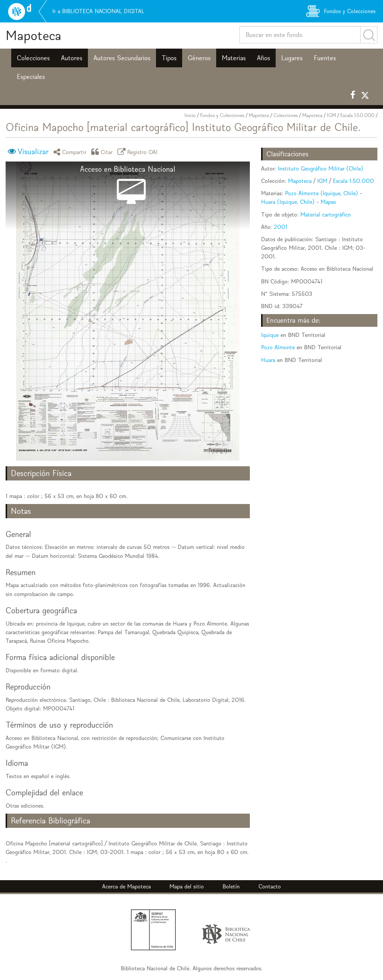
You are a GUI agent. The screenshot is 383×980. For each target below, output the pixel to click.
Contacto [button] (269, 886)
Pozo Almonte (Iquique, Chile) (321, 193)
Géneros (199, 58)
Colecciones (33, 58)
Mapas (328, 201)
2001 (280, 226)
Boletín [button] (231, 886)
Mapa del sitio (186, 886)
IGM (331, 115)
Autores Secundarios (122, 58)
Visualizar (33, 151)
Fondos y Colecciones (222, 115)
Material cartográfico (325, 214)
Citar (106, 152)
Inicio (190, 115)
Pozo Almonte (278, 347)
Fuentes (325, 58)
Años (263, 58)
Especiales (31, 77)
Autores (71, 58)
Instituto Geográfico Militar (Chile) (320, 168)
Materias (234, 58)
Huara (268, 359)
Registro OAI (142, 152)
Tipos (169, 58)
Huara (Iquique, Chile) (288, 201)
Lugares (292, 58)
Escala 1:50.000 (357, 115)
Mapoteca (33, 35)
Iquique (270, 334)
